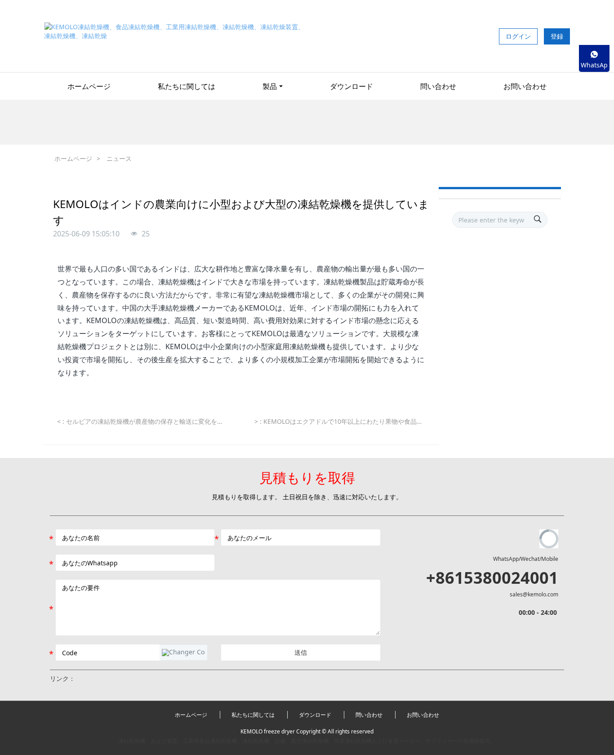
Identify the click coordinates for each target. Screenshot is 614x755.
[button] (183, 652)
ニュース (119, 158)
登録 (557, 36)
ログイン (518, 36)
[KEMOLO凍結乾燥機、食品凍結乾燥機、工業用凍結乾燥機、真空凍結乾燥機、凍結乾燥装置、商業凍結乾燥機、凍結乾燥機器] (175, 36)
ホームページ (89, 86)
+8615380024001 (492, 577)
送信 (300, 652)
